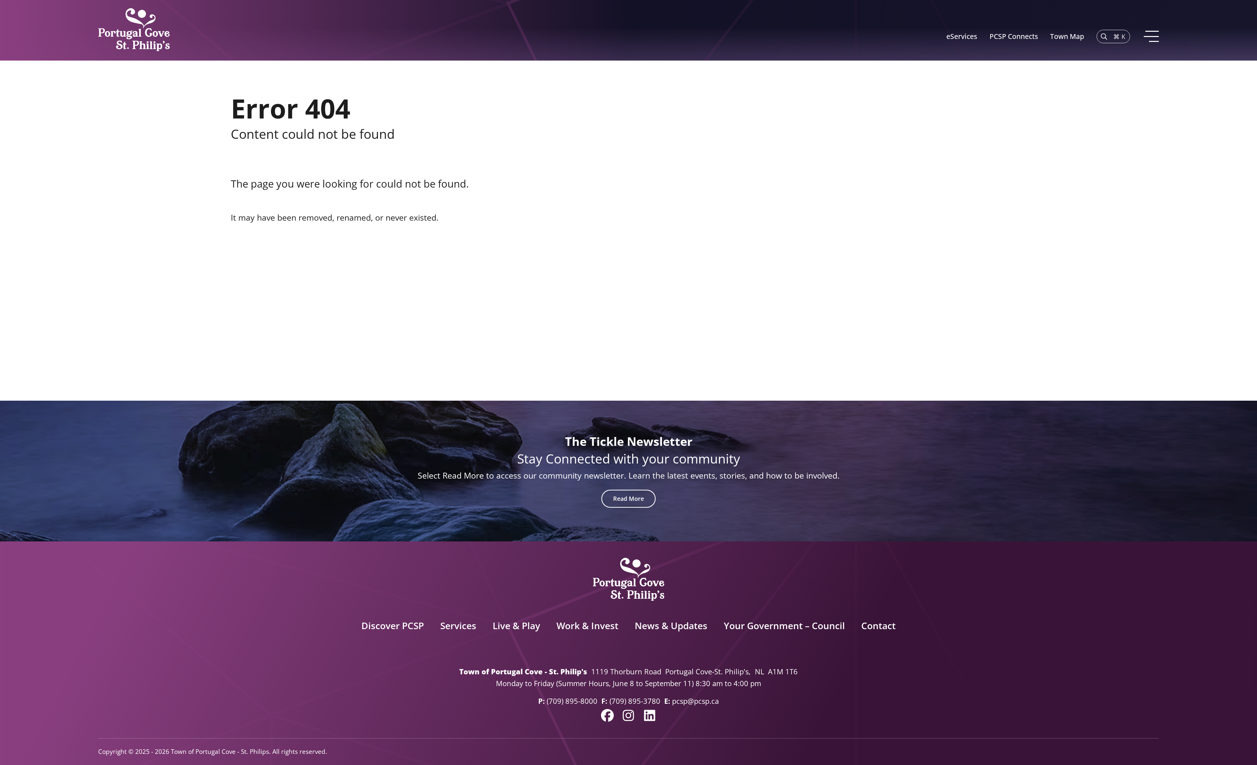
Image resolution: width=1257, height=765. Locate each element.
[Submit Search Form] (1012, 273)
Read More (628, 498)
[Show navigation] (1150, 36)
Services (458, 625)
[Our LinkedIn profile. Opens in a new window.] (649, 715)
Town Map (1067, 36)
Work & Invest (587, 625)
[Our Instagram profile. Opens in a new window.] (628, 715)
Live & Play (516, 625)
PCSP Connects (1014, 36)
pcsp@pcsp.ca (695, 701)
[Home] (134, 30)
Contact (878, 625)
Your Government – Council (784, 625)
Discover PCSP (392, 625)
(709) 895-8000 (572, 701)
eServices (961, 36)
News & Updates (671, 625)
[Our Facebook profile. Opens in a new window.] (607, 715)
